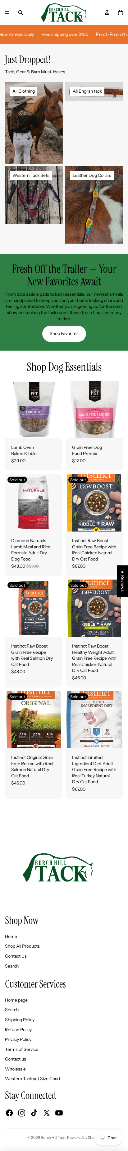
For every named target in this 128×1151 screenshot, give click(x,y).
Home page (16, 1000)
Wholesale (15, 1069)
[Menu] (7, 12)
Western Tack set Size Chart (32, 1078)
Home (11, 936)
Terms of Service (21, 1049)
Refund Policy (18, 1029)
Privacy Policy (18, 1039)
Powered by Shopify (84, 1137)
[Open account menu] (107, 12)
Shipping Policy (19, 1019)
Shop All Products (22, 946)
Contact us (15, 1059)
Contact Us (16, 956)
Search (12, 966)
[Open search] (20, 12)
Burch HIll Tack (53, 1137)
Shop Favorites (64, 333)
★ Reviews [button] (123, 581)
